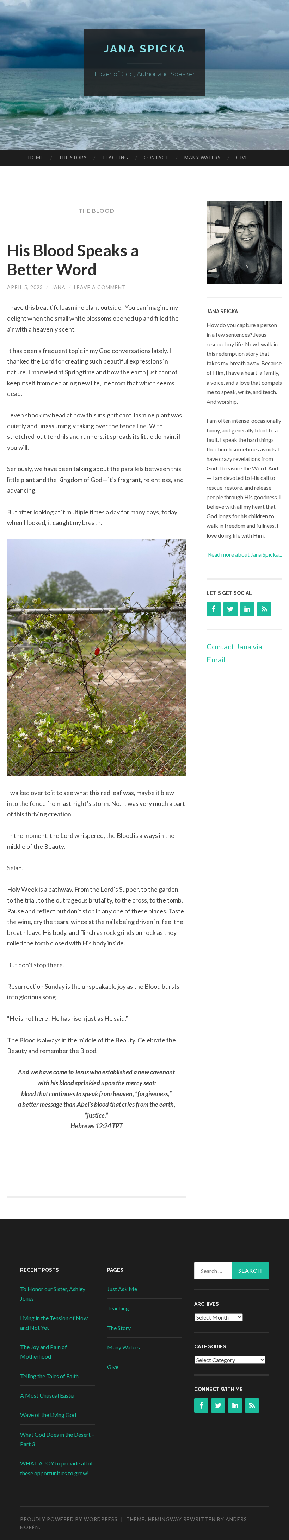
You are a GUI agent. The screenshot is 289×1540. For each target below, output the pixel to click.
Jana (58, 287)
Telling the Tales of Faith (49, 1376)
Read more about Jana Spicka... (245, 554)
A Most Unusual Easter (47, 1395)
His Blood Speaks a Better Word (73, 260)
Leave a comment (100, 287)
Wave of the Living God (48, 1414)
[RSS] (264, 609)
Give (242, 157)
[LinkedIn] (247, 609)
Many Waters (202, 157)
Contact (156, 157)
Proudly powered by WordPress (69, 1519)
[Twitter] (230, 609)
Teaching (115, 157)
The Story (73, 157)
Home (35, 157)
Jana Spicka (145, 49)
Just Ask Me (122, 1288)
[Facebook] (214, 609)
